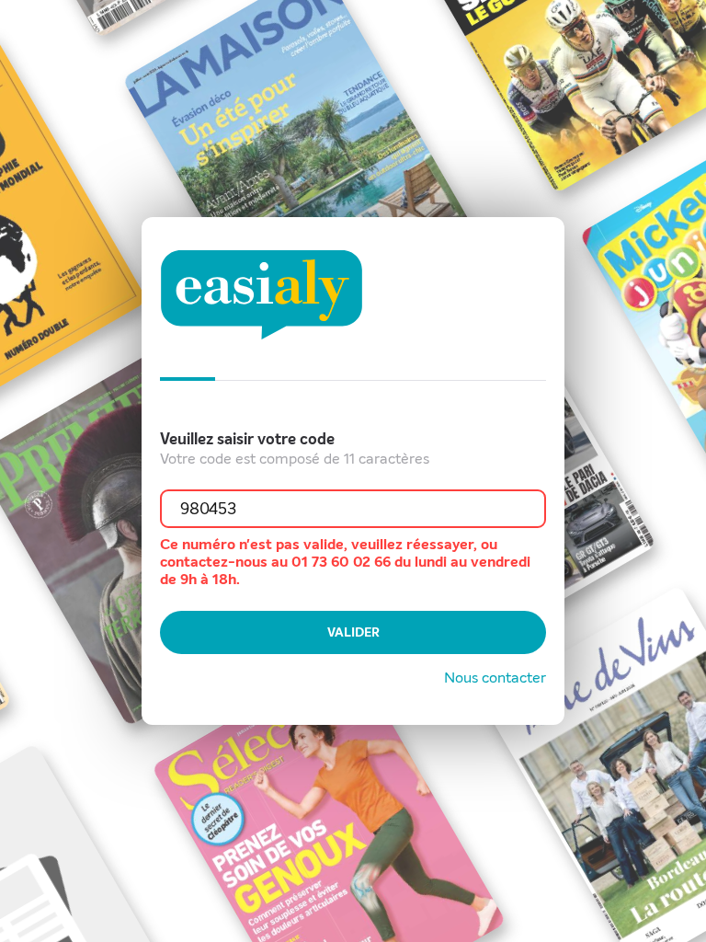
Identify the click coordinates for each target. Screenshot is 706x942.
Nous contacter (495, 677)
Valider (353, 632)
